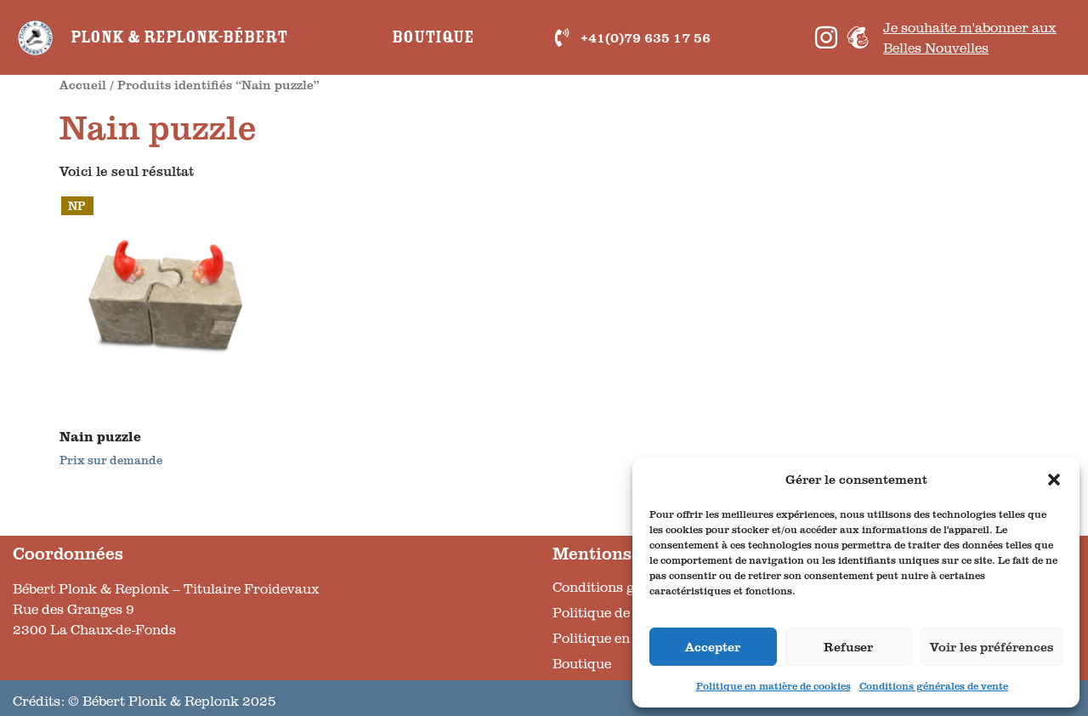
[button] (1054, 479)
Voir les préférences (991, 647)
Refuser (848, 647)
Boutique (433, 37)
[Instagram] (826, 37)
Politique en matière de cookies (773, 686)
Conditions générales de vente (933, 686)
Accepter (712, 647)
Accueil (83, 84)
